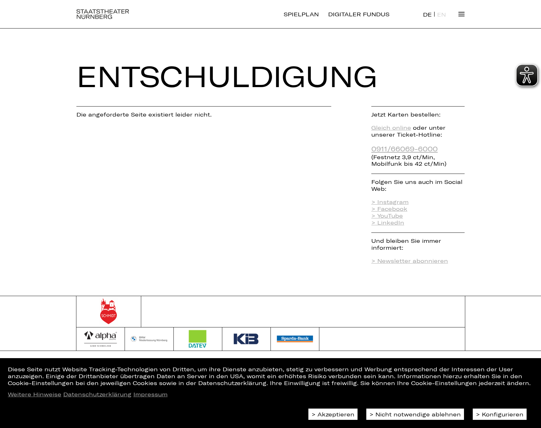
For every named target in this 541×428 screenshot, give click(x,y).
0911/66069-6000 (404, 148)
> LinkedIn (387, 222)
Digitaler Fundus (358, 14)
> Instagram (390, 201)
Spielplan (301, 14)
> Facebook (389, 208)
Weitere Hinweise (34, 394)
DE (427, 14)
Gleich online (391, 127)
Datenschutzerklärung (97, 394)
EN (441, 14)
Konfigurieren (502, 414)
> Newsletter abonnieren (409, 260)
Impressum (150, 394)
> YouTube (387, 215)
